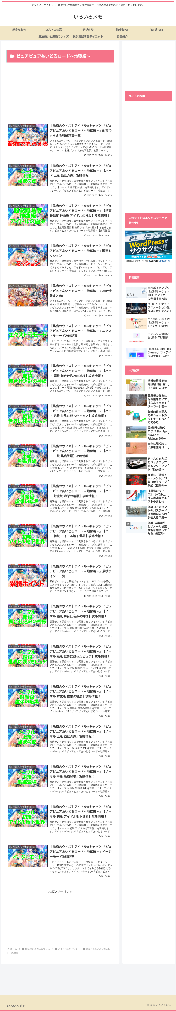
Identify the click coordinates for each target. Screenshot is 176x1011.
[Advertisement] (60, 93)
